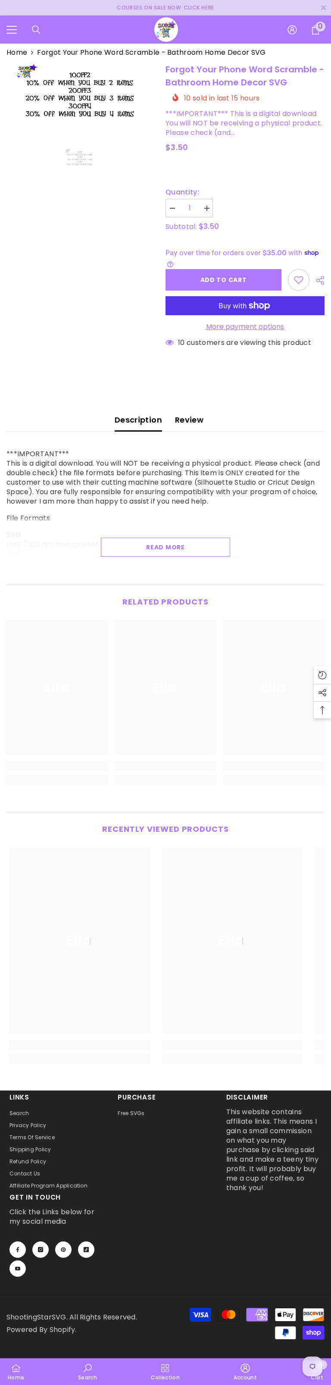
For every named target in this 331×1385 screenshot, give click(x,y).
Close (323, 8)
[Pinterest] (63, 1249)
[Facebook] (17, 1249)
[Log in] (292, 29)
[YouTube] (17, 1268)
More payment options (245, 327)
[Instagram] (40, 1249)
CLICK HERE (199, 7)
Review (189, 419)
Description (138, 419)
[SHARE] (317, 280)
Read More (165, 547)
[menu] (11, 30)
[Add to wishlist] (298, 280)
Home (16, 52)
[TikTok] (86, 1249)
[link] (57, 766)
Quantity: (182, 192)
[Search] (36, 30)
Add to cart (223, 280)
